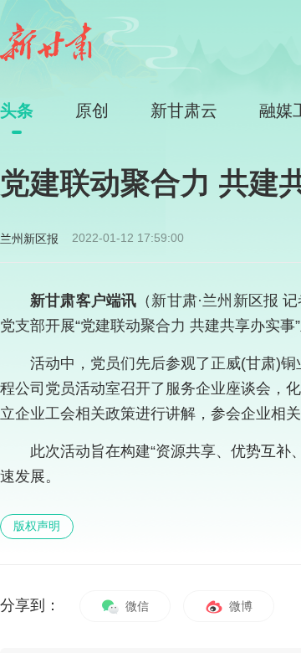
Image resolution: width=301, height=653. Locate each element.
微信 (135, 606)
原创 (92, 110)
